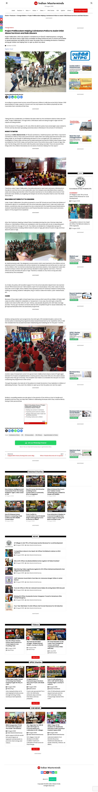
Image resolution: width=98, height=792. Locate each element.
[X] (6, 97)
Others (69, 10)
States (34, 10)
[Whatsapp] (15, 97)
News (27, 10)
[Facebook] (9, 97)
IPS (22, 435)
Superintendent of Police (51, 435)
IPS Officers (39, 435)
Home (7, 15)
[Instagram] (50, 772)
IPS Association (29, 435)
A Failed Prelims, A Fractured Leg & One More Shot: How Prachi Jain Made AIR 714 (35, 681)
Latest (13, 10)
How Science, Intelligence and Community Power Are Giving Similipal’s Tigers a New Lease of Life (14, 491)
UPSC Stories (51, 10)
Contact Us (53, 779)
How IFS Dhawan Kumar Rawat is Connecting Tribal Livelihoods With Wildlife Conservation (13, 516)
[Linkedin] (12, 97)
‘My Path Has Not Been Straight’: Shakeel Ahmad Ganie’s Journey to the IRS (35, 643)
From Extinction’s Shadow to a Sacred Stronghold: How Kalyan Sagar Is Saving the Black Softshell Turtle (56, 516)
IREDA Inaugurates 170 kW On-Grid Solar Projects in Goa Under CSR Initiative (14, 726)
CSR (58, 10)
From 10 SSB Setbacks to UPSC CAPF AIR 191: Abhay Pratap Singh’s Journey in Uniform (56, 681)
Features (19, 10)
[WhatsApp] (56, 772)
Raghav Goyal (9, 49)
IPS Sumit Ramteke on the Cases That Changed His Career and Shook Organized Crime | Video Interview (56, 645)
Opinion (63, 10)
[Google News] (21, 97)
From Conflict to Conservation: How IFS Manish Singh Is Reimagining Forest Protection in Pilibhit (35, 516)
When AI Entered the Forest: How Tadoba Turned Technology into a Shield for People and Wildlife (56, 491)
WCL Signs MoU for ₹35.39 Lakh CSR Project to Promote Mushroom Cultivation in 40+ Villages (35, 727)
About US (45, 779)
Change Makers (22, 15)
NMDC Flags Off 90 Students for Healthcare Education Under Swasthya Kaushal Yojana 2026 (56, 727)
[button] (6, 3)
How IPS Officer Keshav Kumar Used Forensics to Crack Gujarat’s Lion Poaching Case (14, 643)
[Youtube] (45, 772)
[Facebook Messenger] (18, 97)
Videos (42, 10)
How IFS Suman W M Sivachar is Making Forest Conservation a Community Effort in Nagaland (35, 491)
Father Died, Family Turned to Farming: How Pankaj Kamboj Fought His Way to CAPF (14, 681)
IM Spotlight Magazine (81, 10)
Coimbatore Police (14, 435)
